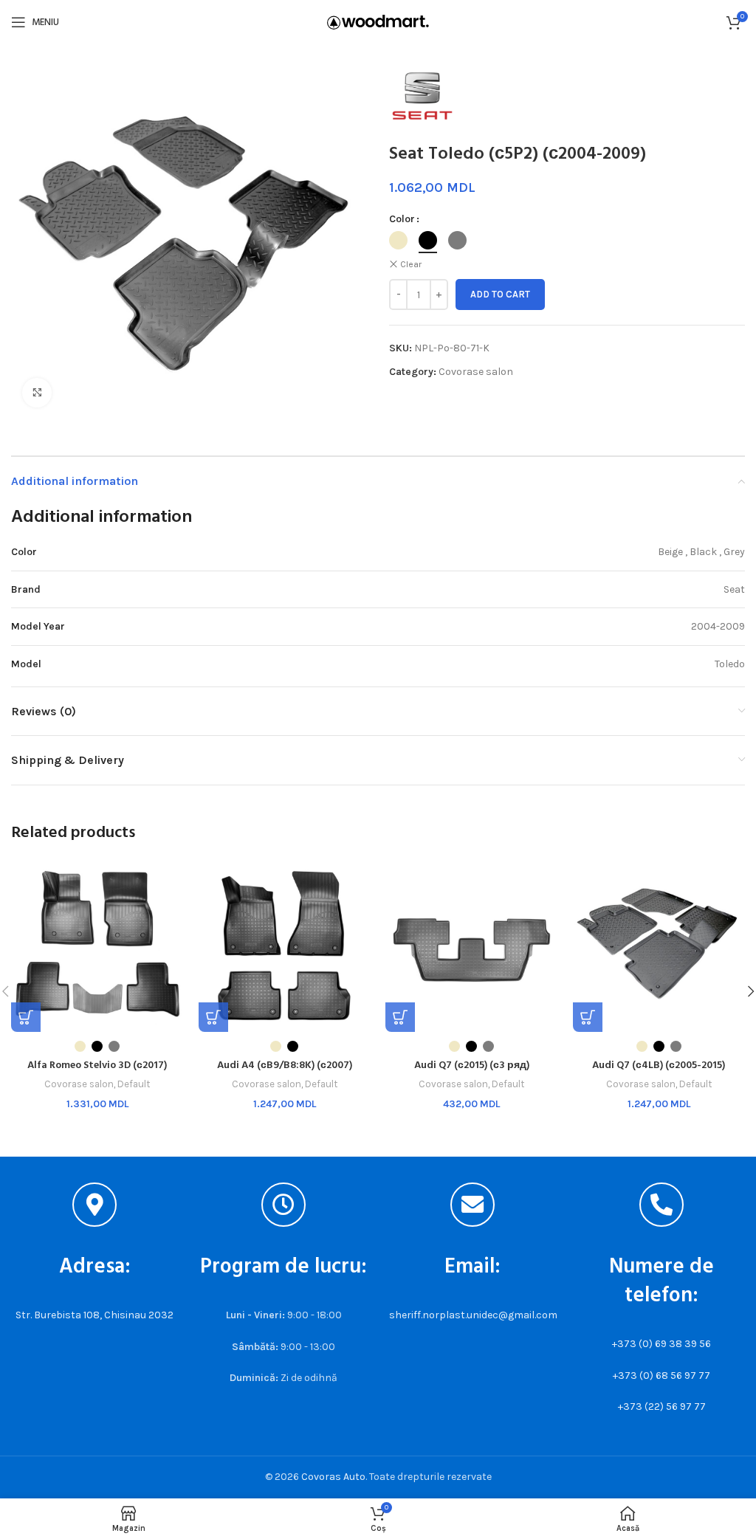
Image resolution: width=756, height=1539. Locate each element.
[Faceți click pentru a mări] (37, 392)
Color (402, 219)
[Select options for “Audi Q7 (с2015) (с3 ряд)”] (400, 1017)
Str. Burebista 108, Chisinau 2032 (94, 1315)
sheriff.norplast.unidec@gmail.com (473, 1315)
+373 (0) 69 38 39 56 (661, 1343)
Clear (411, 264)
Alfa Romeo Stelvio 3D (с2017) (97, 1065)
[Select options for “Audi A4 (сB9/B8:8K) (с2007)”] (213, 1017)
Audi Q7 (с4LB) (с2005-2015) (658, 1065)
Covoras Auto (333, 1476)
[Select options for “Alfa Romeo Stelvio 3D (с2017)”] (26, 1017)
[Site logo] (378, 21)
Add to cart (500, 294)
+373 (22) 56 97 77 (662, 1406)
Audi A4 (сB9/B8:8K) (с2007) (284, 1065)
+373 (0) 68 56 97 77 (661, 1375)
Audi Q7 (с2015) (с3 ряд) (471, 1065)
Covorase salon (476, 371)
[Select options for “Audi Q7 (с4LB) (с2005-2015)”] (587, 1017)
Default (133, 1083)
